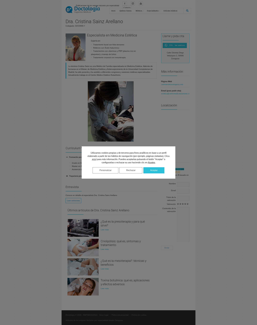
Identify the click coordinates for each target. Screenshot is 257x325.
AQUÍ (94, 159)
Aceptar (154, 170)
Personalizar (105, 170)
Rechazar (130, 170)
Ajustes (151, 162)
